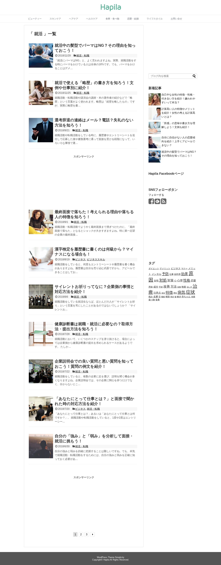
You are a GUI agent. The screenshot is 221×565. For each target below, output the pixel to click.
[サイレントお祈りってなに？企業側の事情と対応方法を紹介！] (41, 300)
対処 (163, 280)
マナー (184, 268)
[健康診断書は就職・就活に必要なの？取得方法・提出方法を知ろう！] (41, 337)
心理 (180, 280)
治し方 (189, 287)
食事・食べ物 (112, 18)
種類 (168, 296)
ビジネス (80, 259)
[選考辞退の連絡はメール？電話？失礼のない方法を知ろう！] (41, 133)
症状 (190, 292)
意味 (151, 287)
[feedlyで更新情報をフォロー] (157, 202)
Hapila (106, 560)
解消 (179, 297)
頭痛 (193, 297)
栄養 (179, 287)
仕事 (171, 274)
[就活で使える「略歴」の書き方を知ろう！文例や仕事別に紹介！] (41, 96)
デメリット (165, 268)
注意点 (157, 293)
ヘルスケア (92, 18)
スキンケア (55, 18)
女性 (156, 280)
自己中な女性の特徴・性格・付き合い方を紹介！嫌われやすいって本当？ (178, 98)
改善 (166, 286)
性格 (186, 280)
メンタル (156, 274)
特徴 (169, 292)
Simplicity (119, 557)
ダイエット (154, 268)
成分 (155, 287)
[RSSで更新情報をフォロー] (163, 202)
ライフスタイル (155, 18)
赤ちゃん (186, 296)
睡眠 (163, 297)
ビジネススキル (96, 259)
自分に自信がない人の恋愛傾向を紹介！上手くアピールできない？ (178, 141)
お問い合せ (176, 18)
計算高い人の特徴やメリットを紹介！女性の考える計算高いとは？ (178, 113)
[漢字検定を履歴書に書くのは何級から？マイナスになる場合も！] (41, 263)
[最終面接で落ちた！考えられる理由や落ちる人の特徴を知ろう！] (41, 225)
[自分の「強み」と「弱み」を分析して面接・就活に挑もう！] (41, 449)
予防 (165, 274)
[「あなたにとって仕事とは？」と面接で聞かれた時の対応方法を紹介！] (41, 412)
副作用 (177, 274)
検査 (184, 287)
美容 (172, 297)
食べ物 (152, 299)
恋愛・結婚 (133, 18)
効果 (184, 274)
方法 (174, 286)
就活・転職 (82, 55)
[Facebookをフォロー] (151, 202)
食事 (157, 300)
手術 (161, 287)
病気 (181, 292)
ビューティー (35, 18)
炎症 (163, 293)
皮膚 (155, 296)
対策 (170, 280)
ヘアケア (73, 18)
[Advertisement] (56, 181)
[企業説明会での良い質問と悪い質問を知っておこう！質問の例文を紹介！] (41, 375)
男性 (175, 293)
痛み (151, 297)
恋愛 (193, 280)
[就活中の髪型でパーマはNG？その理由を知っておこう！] (41, 59)
